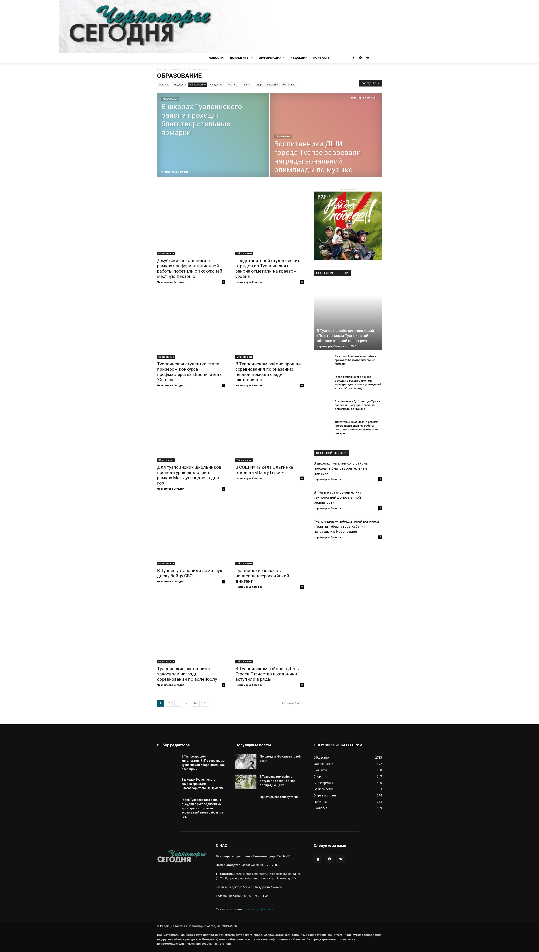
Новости (216, 58)
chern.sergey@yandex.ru (259, 909)
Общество (216, 84)
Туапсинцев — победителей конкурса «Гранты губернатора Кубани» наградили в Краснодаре (346, 526)
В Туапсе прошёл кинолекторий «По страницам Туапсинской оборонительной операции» (345, 335)
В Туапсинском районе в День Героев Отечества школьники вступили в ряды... (267, 674)
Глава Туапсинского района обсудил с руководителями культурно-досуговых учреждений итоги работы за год (202, 808)
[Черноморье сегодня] (269, 26)
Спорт (259, 84)
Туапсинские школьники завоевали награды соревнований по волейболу (187, 674)
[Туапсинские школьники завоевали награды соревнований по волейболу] (191, 629)
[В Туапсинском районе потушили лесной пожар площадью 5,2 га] (245, 782)
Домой (161, 69)
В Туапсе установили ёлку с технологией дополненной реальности (338, 497)
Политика (232, 84)
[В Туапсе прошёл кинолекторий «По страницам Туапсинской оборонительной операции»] (348, 316)
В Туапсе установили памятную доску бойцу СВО (190, 573)
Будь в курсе (177, 69)
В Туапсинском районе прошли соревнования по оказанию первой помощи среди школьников (268, 371)
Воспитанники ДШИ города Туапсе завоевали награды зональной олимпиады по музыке (357, 405)
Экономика (288, 84)
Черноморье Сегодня (174, 171)
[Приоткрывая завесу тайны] (245, 805)
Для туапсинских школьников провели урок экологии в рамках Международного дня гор (189, 475)
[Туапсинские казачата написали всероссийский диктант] (269, 531)
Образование (198, 84)
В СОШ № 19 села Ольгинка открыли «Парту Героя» (264, 470)
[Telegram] (360, 58)
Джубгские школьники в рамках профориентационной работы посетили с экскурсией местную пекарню (189, 268)
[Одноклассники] (353, 58)
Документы (239, 58)
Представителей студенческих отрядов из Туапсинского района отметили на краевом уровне (267, 268)
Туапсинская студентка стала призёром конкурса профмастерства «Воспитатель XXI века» (189, 371)
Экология (272, 84)
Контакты (321, 58)
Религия (246, 84)
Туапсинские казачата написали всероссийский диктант (262, 576)
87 (195, 703)
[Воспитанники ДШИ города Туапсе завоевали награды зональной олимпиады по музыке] (326, 149)
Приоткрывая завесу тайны (279, 797)
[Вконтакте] (367, 58)
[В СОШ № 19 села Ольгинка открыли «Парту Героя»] (269, 428)
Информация (270, 58)
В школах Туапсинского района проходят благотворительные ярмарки (355, 360)
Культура (164, 84)
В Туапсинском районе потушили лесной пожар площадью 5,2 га (277, 781)
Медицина (180, 84)
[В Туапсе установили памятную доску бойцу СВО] (191, 531)
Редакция (299, 58)
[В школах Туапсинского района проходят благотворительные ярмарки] (213, 149)
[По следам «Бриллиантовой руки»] (245, 761)
